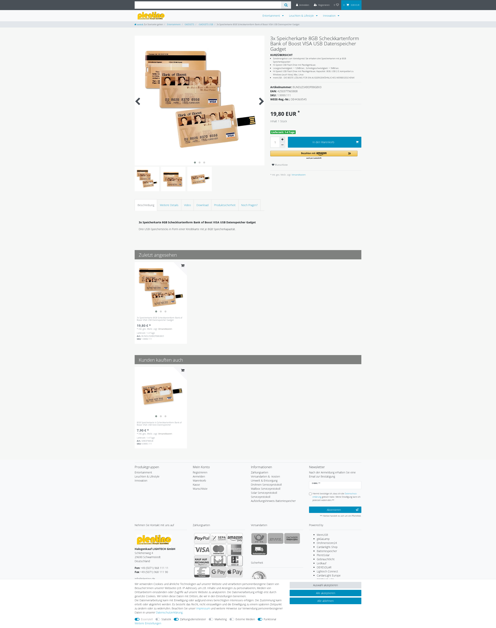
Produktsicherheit (225, 205)
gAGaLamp (323, 539)
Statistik (166, 619)
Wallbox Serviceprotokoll (265, 488)
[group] (161, 288)
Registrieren (200, 472)
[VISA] (202, 549)
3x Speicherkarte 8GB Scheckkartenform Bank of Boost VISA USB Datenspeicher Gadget (159, 319)
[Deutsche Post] (259, 538)
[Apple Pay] (235, 572)
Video (187, 205)
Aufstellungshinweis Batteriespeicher (273, 501)
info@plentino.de (145, 579)
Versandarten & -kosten (265, 476)
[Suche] (286, 5)
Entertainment (272, 15)
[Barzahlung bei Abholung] (218, 560)
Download (202, 205)
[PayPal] (202, 538)
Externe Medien (245, 619)
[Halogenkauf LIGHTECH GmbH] (154, 539)
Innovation (329, 15)
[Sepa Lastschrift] (218, 538)
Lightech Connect (327, 571)
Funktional (270, 619)
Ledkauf (321, 563)
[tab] (146, 205)
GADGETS (189, 24)
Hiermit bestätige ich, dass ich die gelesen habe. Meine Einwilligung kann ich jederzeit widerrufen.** (336, 497)
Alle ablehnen (325, 601)
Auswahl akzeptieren (325, 585)
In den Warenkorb (323, 142)
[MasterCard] (218, 549)
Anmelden (199, 476)
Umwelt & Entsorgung (264, 480)
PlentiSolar (323, 555)
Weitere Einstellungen (148, 623)
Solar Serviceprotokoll (264, 493)
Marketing (221, 619)
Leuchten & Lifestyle (302, 15)
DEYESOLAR (324, 567)
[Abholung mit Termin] (259, 549)
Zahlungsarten (259, 472)
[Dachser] (292, 538)
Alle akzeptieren (325, 593)
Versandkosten (298, 174)
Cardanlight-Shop (327, 547)
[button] (313, 155)
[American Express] (235, 549)
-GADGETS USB (205, 24)
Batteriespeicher (327, 551)
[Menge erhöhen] (282, 139)
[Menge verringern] (282, 145)
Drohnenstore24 (327, 543)
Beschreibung (146, 205)
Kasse (196, 484)
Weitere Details (169, 205)
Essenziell (147, 619)
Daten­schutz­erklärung (169, 612)
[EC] (235, 560)
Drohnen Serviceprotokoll (266, 484)
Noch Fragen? (249, 205)
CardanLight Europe (329, 575)
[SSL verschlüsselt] (258, 578)
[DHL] (275, 538)
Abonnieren (334, 510)
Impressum (203, 608)
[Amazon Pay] (235, 538)
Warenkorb (199, 480)
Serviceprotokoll (260, 497)
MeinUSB (322, 535)
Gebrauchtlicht (326, 559)
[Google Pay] (218, 572)
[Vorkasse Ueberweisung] (202, 572)
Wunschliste (281, 164)
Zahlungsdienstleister (193, 619)
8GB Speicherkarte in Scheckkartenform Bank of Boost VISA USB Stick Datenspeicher (159, 423)
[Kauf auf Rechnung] (202, 560)
